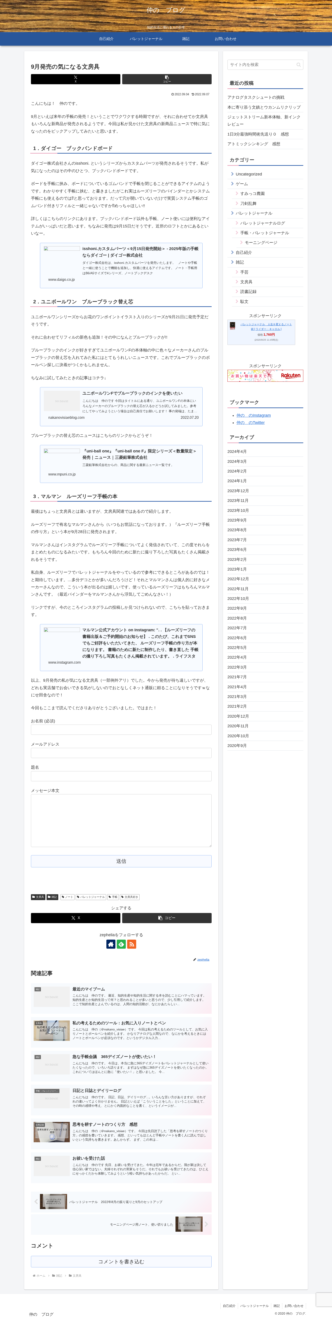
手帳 (114, 897)
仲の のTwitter (250, 422)
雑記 (54, 897)
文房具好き (131, 897)
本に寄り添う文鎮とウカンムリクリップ (264, 107)
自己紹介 (229, 1306)
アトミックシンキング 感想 (253, 144)
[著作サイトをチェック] (110, 944)
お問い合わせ (294, 1306)
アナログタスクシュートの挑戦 (255, 97)
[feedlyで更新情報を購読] (121, 944)
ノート (69, 897)
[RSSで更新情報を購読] (131, 944)
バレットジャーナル (92, 897)
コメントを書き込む (121, 1261)
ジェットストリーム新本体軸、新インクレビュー (264, 120)
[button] (167, 79)
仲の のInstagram (253, 415)
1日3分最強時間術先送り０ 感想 (258, 134)
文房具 (40, 897)
